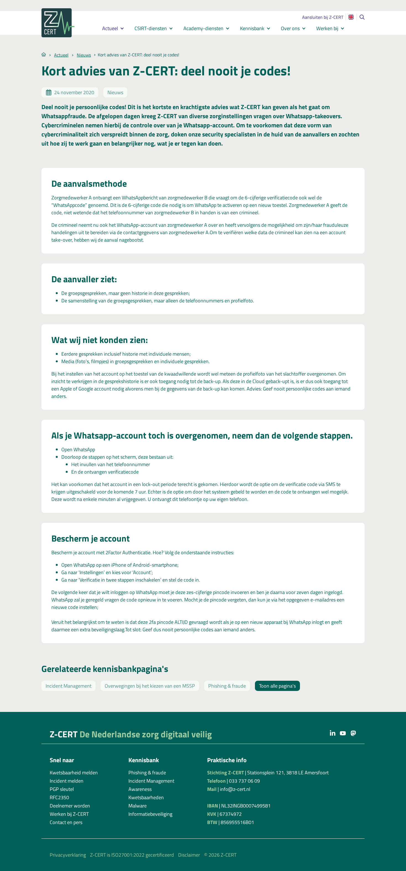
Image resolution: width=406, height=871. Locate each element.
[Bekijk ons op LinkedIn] (332, 733)
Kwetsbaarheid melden (74, 772)
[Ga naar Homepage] (43, 54)
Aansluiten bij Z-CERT (322, 17)
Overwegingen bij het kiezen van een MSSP (150, 686)
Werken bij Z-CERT (69, 814)
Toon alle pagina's (277, 686)
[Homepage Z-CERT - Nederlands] (64, 22)
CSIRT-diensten (151, 28)
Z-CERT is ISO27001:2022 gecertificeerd (132, 855)
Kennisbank (252, 28)
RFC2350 (59, 797)
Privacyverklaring (68, 855)
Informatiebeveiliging (150, 814)
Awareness (140, 789)
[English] (351, 17)
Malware (137, 805)
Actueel (110, 28)
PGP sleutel (62, 789)
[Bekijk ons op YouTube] (343, 733)
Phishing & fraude (227, 686)
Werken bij (327, 28)
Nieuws (84, 55)
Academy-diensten (203, 28)
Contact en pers (66, 822)
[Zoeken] (362, 17)
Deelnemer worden (70, 805)
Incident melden (66, 781)
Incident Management (68, 686)
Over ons (290, 28)
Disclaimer (189, 855)
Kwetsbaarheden (146, 797)
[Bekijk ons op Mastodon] (353, 733)
